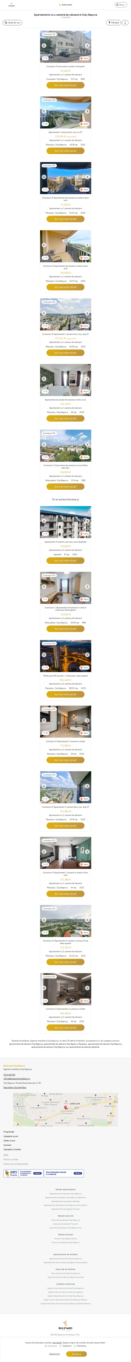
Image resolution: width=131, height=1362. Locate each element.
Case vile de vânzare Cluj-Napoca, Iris (66, 1227)
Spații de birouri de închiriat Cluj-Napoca (65, 1292)
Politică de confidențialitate (16, 1164)
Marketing (81, 1346)
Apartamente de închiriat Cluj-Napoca (65, 1258)
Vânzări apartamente (65, 1189)
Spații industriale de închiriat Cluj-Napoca (65, 1296)
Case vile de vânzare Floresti (65, 1224)
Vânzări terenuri (65, 1234)
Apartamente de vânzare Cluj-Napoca (65, 1193)
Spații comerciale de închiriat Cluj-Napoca (65, 1288)
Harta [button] (86, 58)
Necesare (52, 1346)
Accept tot (76, 1354)
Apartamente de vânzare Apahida (65, 1201)
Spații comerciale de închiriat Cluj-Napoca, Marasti (65, 1299)
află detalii (57, 1342)
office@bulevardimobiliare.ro (17, 1078)
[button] (125, 22)
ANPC (6, 1155)
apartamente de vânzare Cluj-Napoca (26, 1044)
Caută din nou (13, 22)
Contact (7, 1145)
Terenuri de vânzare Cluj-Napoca (65, 1242)
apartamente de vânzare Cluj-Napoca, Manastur (65, 1044)
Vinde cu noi (9, 1140)
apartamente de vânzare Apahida (84, 1047)
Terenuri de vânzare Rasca (65, 1238)
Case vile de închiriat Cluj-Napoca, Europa (66, 1277)
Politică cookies (11, 1159)
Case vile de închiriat (65, 1269)
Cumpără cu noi (11, 1136)
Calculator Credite (12, 1149)
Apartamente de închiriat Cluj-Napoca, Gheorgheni (65, 1262)
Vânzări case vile (65, 1215)
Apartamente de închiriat (66, 1254)
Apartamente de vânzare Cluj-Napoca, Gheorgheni (65, 1205)
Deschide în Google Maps (15, 1087)
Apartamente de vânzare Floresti (65, 1209)
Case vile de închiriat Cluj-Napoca (65, 1273)
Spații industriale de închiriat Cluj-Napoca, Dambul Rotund (66, 1303)
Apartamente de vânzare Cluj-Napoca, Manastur (65, 1197)
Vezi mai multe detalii (65, 85)
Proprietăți (9, 1131)
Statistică (67, 1346)
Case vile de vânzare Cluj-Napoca (65, 1220)
